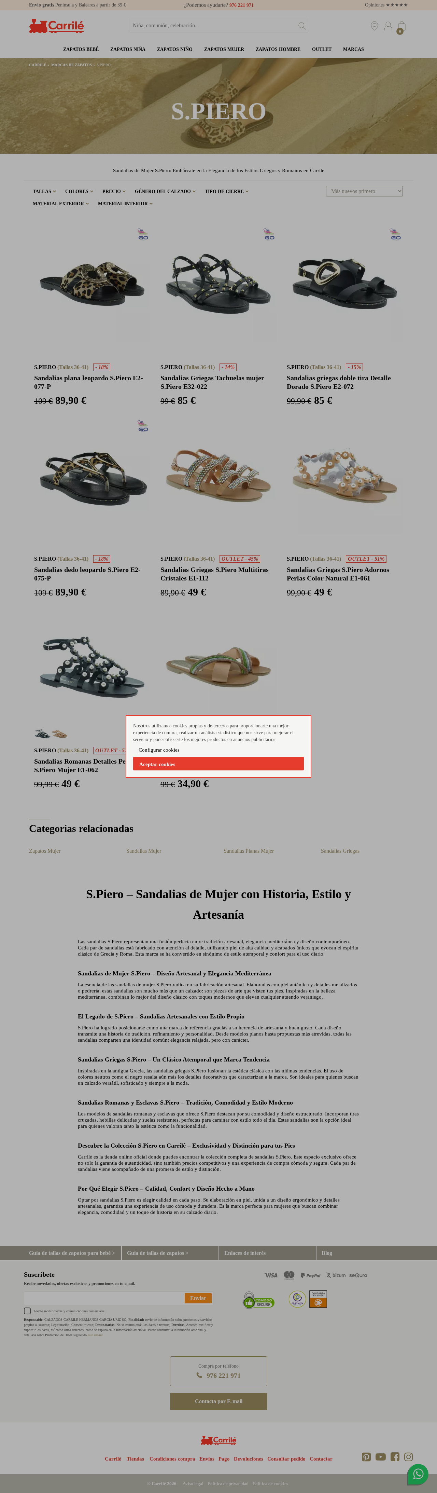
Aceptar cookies (157, 764)
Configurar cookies (159, 750)
